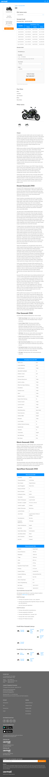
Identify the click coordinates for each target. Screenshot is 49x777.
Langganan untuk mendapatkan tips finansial (12, 759)
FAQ (4, 705)
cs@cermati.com (11, 682)
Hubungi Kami (5, 708)
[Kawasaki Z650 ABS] (21, 632)
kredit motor (24, 594)
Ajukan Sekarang (8, 28)
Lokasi (19, 67)
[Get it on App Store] (24, 731)
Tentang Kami (5, 702)
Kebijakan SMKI (28, 708)
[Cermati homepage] (7, 771)
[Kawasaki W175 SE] (21, 644)
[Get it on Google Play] (24, 727)
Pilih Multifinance (21, 51)
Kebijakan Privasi (28, 705)
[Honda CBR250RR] (21, 655)
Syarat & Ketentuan (29, 702)
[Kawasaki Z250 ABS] (21, 661)
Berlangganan (42, 761)
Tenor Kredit (20, 61)
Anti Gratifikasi (28, 713)
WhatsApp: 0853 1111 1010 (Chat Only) (10, 694)
